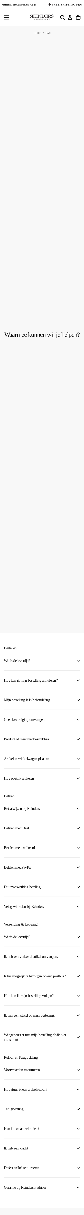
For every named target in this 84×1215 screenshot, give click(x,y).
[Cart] (78, 17)
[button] (7, 17)
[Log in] (70, 17)
